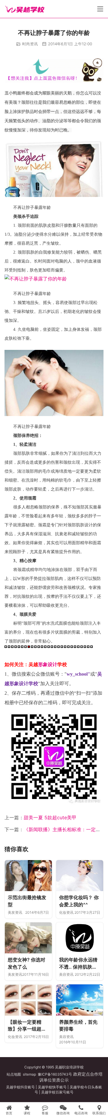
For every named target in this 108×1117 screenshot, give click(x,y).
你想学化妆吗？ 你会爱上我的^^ (79, 900)
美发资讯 (15, 912)
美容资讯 (66, 974)
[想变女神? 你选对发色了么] (28, 938)
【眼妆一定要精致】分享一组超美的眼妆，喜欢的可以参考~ (27, 1026)
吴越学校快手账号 (52, 1087)
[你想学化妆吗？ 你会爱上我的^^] (79, 875)
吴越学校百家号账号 (57, 1092)
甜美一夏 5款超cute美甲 (50, 817)
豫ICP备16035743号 (55, 1074)
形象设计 (47, 664)
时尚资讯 (30, 43)
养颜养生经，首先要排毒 (78, 1025)
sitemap (29, 1074)
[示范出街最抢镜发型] (28, 875)
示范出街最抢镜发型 (27, 900)
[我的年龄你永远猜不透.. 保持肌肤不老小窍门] (79, 938)
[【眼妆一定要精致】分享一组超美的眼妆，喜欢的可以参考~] (28, 1000)
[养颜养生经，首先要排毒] (79, 1000)
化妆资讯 (66, 912)
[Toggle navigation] (100, 9)
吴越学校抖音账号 (20, 1087)
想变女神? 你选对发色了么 (26, 963)
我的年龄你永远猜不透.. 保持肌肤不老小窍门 (78, 963)
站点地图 (14, 1074)
